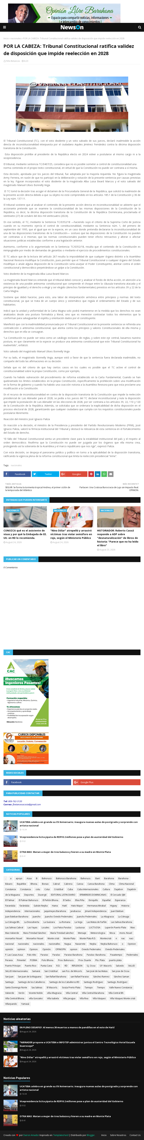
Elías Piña (79, 900)
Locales (45, 927)
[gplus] (106, 782)
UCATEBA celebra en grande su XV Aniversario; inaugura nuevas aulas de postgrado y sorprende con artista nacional (79, 823)
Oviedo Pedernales (91, 949)
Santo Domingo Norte (16, 987)
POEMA (33, 960)
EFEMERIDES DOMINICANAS (93, 894)
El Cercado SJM (118, 894)
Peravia (9, 960)
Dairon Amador (31, 1135)
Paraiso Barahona (73, 954)
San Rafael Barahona (56, 976)
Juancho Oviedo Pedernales (59, 916)
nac (123, 938)
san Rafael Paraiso (80, 976)
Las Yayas (32, 927)
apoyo (19, 878)
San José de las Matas (96, 971)
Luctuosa (80, 927)
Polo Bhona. (48, 960)
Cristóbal (58, 889)
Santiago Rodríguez (93, 982)
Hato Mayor (77, 905)
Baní (97, 878)
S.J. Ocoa (91, 965)
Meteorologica (98, 932)
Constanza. (25, 889)
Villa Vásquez (99, 998)
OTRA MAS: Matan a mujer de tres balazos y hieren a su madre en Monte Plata (65, 852)
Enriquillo (93, 900)
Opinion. (34, 949)
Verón (21, 992)
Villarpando (11, 1003)
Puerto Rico (30, 965)
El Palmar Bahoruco (28, 900)
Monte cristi (53, 938)
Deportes (29, 894)
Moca (112, 932)
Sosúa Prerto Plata (71, 987)
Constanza (10, 889)
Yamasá (25, 1003)
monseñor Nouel (13, 938)
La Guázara (49, 922)
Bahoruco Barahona (66, 878)
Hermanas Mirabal (96, 905)
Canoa (80, 883)
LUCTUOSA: (95, 927)
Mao (132, 927)
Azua (29, 878)
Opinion (132, 943)
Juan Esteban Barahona (16, 916)
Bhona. (34, 883)
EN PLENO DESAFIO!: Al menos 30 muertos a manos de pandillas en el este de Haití (67, 1027)
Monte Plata (69, 938)
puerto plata (115, 960)
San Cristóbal (51, 971)
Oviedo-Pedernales (115, 949)
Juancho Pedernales (87, 916)
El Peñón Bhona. (51, 900)
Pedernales (132, 954)
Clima (111, 883)
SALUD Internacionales (16, 971)
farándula (24, 905)
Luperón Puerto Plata (115, 927)
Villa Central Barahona (93, 992)
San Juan (9, 976)
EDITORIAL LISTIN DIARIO (63, 894)
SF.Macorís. (52, 987)
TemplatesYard (60, 1135)
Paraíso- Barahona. (96, 954)
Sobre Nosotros (118, 1135)
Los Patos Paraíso (62, 927)
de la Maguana (12, 894)
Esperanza (120, 900)
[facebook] (37, 782)
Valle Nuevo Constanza (120, 987)
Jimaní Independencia (95, 911)
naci (131, 938)
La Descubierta (31, 922)
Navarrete (80, 943)
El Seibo (67, 900)
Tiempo (101, 987)
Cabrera (68, 883)
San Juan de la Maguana (29, 976)
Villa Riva (84, 998)
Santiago (9, 982)
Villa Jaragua (69, 998)
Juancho (37, 916)
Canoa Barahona (96, 883)
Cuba (70, 889)
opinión (9, 949)
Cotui (47, 889)
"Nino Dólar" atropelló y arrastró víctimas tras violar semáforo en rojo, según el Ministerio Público (71, 534)
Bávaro (8, 883)
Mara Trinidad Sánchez (34, 932)
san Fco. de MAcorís (72, 971)
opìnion (21, 949)
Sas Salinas (36, 987)
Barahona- (123, 878)
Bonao (45, 883)
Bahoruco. (86, 878)
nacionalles (54, 943)
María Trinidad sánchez (62, 932)
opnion (73, 949)
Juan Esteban (117, 911)
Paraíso (56, 954)
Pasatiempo (116, 954)
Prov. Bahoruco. (66, 960)
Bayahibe (21, 883)
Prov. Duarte (84, 960)
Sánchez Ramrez (101, 976)
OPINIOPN (60, 949)
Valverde (9, 992)
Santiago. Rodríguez (117, 982)
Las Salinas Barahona (121, 922)
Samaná (36, 971)
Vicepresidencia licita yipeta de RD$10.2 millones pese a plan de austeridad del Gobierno (71, 837)
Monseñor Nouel (35, 938)
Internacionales (32, 911)
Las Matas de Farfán (97, 922)
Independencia (12, 911)
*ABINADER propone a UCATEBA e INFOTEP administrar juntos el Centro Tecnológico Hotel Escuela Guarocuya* (77, 1044)
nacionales (16, 38)
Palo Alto (31, 954)
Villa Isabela (53, 998)
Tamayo (89, 987)
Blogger (91, 1135)
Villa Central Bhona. (15, 998)
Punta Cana (46, 965)
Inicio (6, 38)
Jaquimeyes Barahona (55, 911)
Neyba (93, 943)
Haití (64, 905)
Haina (55, 905)
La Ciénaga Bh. (12, 922)
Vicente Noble (36, 992)
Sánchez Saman (121, 976)
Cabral (56, 883)
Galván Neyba (41, 905)
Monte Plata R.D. (88, 938)
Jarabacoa (75, 911)
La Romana (64, 922)
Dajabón (131, 889)
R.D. (58, 965)
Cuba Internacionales (87, 889)
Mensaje (82, 932)
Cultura (106, 889)
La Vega (78, 922)
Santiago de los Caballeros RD (64, 982)
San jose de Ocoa (120, 971)
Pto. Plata (100, 960)
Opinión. (46, 949)
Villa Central (72, 992)
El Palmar (9, 900)
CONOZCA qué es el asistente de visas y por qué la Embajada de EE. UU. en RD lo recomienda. (25, 534)
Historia (125, 905)
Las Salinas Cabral (14, 927)
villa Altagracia (54, 992)
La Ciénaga (123, 916)
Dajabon (118, 889)
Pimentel (21, 960)
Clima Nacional (126, 883)
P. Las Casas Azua (14, 954)
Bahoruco (47, 878)
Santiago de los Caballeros (31, 982)
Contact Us (135, 1135)
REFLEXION (77, 965)
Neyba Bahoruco (109, 943)
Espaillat (106, 900)
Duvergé (42, 894)
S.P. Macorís (106, 965)
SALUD (131, 965)
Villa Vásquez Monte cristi (122, 998)
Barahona (109, 878)
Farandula (10, 905)
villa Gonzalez (36, 998)
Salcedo (120, 965)
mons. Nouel (125, 932)
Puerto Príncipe (13, 965)
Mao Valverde (12, 932)
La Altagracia (107, 916)
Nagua (67, 943)
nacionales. (38, 943)
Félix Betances (13, 60)
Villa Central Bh (116, 992)
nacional (9, 943)
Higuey (113, 905)
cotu (38, 889)
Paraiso (44, 954)
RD (66, 965)
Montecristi (105, 938)
